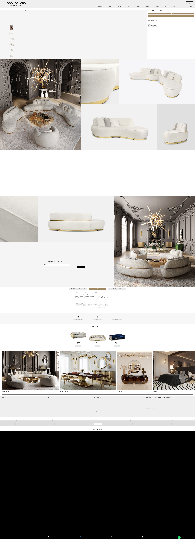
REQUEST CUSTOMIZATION (117, 288)
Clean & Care (96, 402)
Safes (182, 6)
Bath (166, 6)
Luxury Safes (50, 402)
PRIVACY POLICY (50, 267)
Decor (191, 6)
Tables (129, 6)
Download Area (86, 292)
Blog (154, 3)
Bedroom (157, 6)
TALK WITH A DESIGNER (171, 15)
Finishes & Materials (97, 401)
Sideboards (100, 6)
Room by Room (115, 3)
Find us (179, 3)
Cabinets (110, 6)
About (171, 3)
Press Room (162, 3)
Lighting (147, 6)
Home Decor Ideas (51, 404)
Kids (174, 6)
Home (2, 8)
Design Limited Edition (52, 403)
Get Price (171, 13)
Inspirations (144, 3)
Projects (125, 3)
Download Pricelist (97, 319)
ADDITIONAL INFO (76, 292)
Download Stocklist (78, 319)
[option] (11, 33)
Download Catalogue (117, 319)
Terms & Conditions (97, 403)
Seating (138, 6)
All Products (104, 3)
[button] (191, 373)
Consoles (119, 6)
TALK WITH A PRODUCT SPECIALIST (78, 288)
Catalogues (134, 3)
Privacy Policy (96, 404)
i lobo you (50, 401)
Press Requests (86, 294)
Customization (97, 292)
